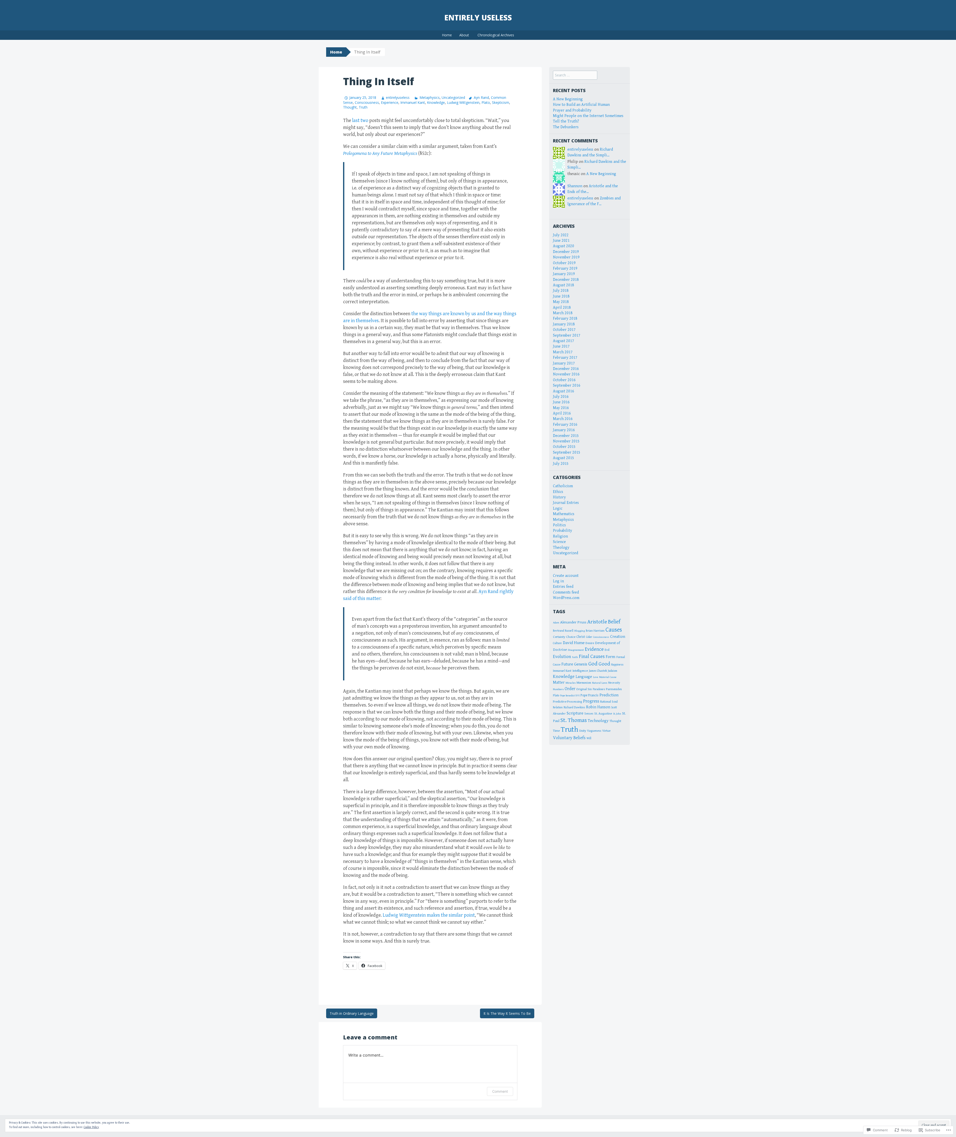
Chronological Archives (496, 35)
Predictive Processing (567, 702)
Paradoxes (599, 689)
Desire (590, 643)
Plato (485, 102)
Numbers (558, 689)
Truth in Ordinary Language (352, 1013)
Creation (617, 636)
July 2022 (561, 235)
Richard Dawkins (574, 707)
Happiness (617, 664)
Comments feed (566, 592)
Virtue (606, 731)
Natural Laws (599, 682)
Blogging (579, 630)
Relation (558, 707)
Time (556, 731)
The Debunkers (566, 127)
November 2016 (566, 374)
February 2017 (565, 357)
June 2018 (561, 296)
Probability (562, 530)
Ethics (558, 491)
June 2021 (561, 240)
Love (595, 677)
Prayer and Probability (572, 110)
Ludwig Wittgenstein (463, 102)
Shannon (574, 186)
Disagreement (576, 650)
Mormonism (584, 683)
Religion (560, 536)
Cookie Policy (91, 1127)
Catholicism (563, 486)
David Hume (574, 642)
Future (567, 664)
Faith (575, 657)
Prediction (609, 695)
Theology (561, 547)
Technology (598, 720)
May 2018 (561, 301)
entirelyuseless (398, 97)
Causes (613, 629)
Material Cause (607, 677)
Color (589, 637)
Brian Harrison (595, 631)
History (559, 497)
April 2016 (562, 413)
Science (559, 541)
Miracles (571, 682)
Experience (389, 102)
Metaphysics (429, 97)
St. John (617, 713)
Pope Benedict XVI (570, 695)
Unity (582, 731)
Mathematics (563, 514)
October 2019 (564, 263)
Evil (607, 650)
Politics (559, 525)
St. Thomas (573, 720)
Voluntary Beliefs (569, 737)
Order (570, 688)
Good (604, 664)
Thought (350, 107)
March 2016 (563, 419)
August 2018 (563, 285)
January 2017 (564, 363)
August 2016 (563, 391)
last (355, 120)
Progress (591, 701)
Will (589, 738)
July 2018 (561, 290)
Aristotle (597, 622)
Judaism (612, 670)
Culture (557, 643)
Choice (570, 637)
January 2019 (564, 274)
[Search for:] (575, 75)
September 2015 (566, 452)
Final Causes (592, 656)
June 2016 (561, 402)
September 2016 (566, 385)
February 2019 (565, 268)
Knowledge (436, 102)
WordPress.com (566, 598)
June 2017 (561, 346)
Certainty (559, 637)
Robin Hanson (598, 707)
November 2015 (566, 441)
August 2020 (563, 246)
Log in (558, 581)
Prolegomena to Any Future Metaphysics (380, 153)
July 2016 (561, 396)
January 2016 (564, 430)
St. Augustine (603, 714)
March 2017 (563, 352)
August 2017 (563, 341)
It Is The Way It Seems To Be (507, 1013)
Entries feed (563, 586)
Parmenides (614, 689)
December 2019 (566, 251)
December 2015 (566, 435)
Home (447, 35)
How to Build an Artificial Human (581, 104)
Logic (557, 508)
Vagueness (594, 731)
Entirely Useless (478, 17)
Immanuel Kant (412, 102)
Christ (580, 637)
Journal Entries (566, 502)
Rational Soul (609, 702)
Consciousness (367, 102)
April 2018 (562, 307)
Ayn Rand (481, 97)
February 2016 (565, 424)
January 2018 (564, 324)
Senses (588, 714)
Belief (614, 621)
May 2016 (561, 408)
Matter (559, 682)
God (593, 663)
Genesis (580, 664)
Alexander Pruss (573, 622)
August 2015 (563, 458)
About (464, 35)
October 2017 (564, 329)
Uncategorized (453, 97)
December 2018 (566, 279)
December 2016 (566, 368)
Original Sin (584, 689)
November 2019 (566, 257)
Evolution (562, 656)
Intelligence (580, 671)
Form (610, 656)
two (364, 120)
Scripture (575, 713)
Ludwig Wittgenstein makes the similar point (429, 915)
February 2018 (565, 318)
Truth (363, 107)
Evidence (594, 649)
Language (584, 676)
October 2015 (564, 446)
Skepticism (500, 102)
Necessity (614, 682)
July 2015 (561, 463)
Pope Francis (589, 695)
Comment (500, 1091)
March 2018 (563, 313)
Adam (556, 622)
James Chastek (598, 671)
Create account (566, 575)
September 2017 (566, 335)
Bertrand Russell (563, 630)
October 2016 (564, 380)
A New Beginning (568, 99)
